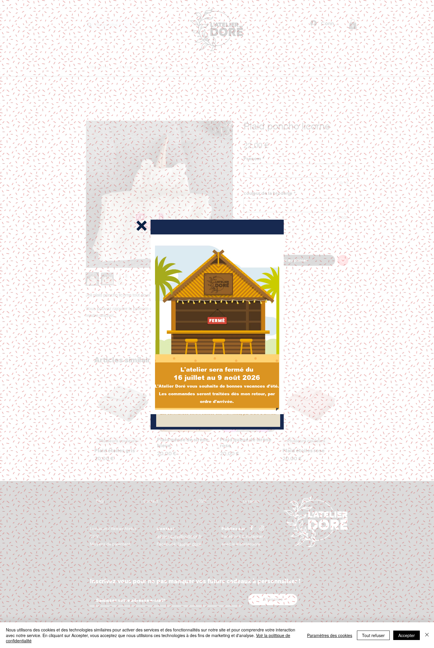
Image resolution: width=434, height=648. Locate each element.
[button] (141, 226)
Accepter (406, 635)
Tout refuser (373, 635)
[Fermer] (426, 635)
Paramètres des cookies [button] (329, 635)
